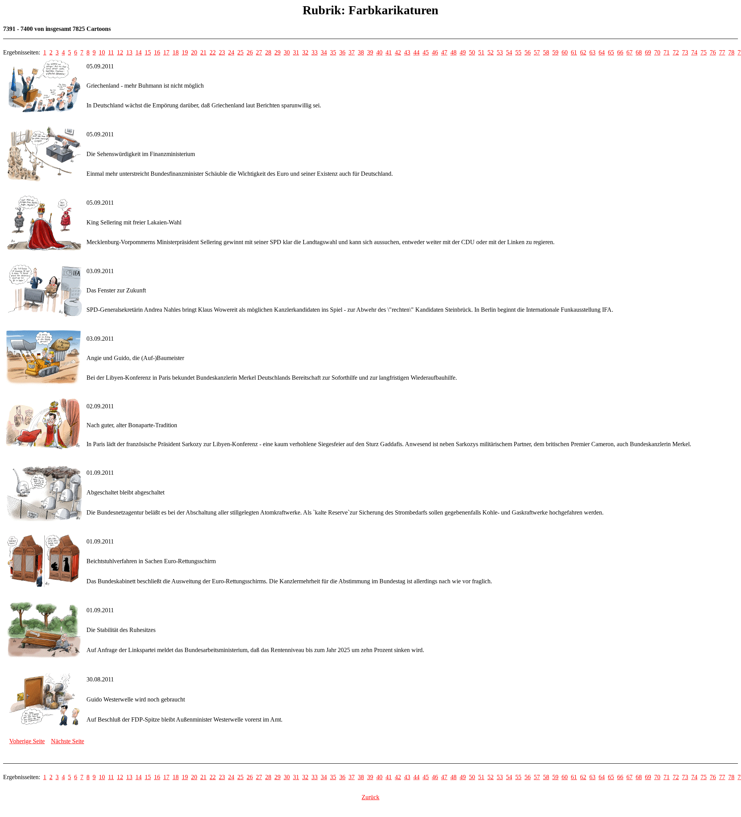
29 (277, 52)
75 (703, 52)
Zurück (370, 797)
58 (546, 52)
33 (314, 52)
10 (102, 52)
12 (120, 52)
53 (500, 52)
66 (620, 52)
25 (240, 52)
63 (592, 52)
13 (129, 52)
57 (537, 52)
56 (527, 52)
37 (352, 52)
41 (389, 52)
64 (602, 52)
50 (472, 52)
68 (639, 52)
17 (166, 52)
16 (157, 52)
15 (148, 52)
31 (296, 52)
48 (453, 52)
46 (435, 52)
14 (138, 52)
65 (611, 52)
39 (370, 52)
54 (509, 52)
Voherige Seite (27, 741)
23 (222, 52)
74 (694, 52)
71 (666, 52)
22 (213, 52)
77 (722, 52)
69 (648, 52)
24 (231, 52)
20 (194, 52)
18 (176, 52)
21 (203, 52)
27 (259, 52)
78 (731, 52)
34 (324, 52)
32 (305, 52)
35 (333, 52)
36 (342, 52)
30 (287, 52)
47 (444, 52)
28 (268, 52)
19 (185, 52)
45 (426, 52)
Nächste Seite (67, 741)
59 (555, 52)
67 (629, 52)
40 (379, 52)
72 (676, 52)
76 (713, 52)
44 (416, 52)
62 (583, 52)
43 (407, 52)
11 (111, 52)
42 (398, 52)
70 (657, 52)
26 (250, 52)
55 (518, 52)
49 (463, 52)
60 (565, 52)
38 (361, 52)
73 (685, 52)
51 (481, 52)
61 (574, 52)
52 (490, 52)
